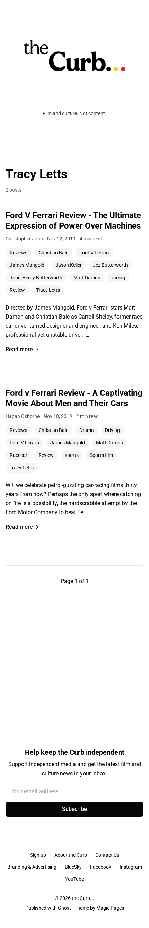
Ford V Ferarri (24, 442)
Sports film (101, 455)
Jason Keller (68, 265)
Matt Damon (86, 277)
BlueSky (73, 867)
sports (72, 455)
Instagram (131, 867)
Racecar (18, 455)
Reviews (18, 252)
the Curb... (83, 898)
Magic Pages (110, 908)
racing (118, 277)
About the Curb (70, 855)
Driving (112, 430)
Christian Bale (53, 252)
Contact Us (107, 855)
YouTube (74, 879)
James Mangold (27, 265)
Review (17, 290)
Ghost (64, 908)
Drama (86, 430)
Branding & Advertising (31, 867)
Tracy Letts (48, 290)
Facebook (100, 867)
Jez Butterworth (110, 265)
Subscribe (74, 809)
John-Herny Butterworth (36, 277)
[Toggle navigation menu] (74, 132)
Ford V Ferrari (94, 252)
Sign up (38, 855)
